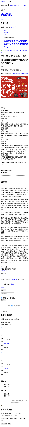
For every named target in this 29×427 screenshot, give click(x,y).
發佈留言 (3, 300)
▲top (2, 287)
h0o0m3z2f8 (4, 270)
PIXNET (7, 401)
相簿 (5, 30)
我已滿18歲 (4, 423)
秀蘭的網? (6, 14)
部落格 (6, 32)
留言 (17, 279)
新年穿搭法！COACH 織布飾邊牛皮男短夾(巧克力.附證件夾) (16, 44)
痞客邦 (13, 279)
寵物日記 (13, 27)
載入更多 (3, 290)
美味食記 (13, 284)
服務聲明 (17, 402)
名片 (5, 34)
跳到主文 (3, 19)
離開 (9, 423)
